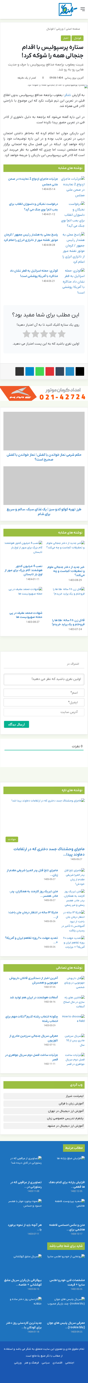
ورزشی (59, 29)
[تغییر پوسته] (13, 11)
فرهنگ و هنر (31, 1363)
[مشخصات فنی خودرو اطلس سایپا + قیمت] (65, 1265)
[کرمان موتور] (44, 393)
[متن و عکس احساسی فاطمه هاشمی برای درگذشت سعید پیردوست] (65, 1210)
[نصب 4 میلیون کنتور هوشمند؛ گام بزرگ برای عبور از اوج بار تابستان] (22, 551)
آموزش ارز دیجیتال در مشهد (65, 1126)
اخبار (65, 38)
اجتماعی (69, 1363)
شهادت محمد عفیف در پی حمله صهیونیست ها (25, 615)
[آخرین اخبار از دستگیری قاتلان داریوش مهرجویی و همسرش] (73, 984)
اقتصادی (57, 1363)
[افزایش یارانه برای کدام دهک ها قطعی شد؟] (65, 1167)
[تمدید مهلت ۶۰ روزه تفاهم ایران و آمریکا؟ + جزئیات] (73, 944)
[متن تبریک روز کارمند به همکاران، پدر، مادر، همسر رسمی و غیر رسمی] (73, 898)
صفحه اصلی (73, 29)
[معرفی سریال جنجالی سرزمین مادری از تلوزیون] (73, 1042)
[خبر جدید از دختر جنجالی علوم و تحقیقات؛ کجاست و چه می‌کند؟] (65, 552)
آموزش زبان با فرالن (71, 1104)
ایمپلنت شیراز (75, 1096)
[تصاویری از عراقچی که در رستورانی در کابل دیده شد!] (22, 1167)
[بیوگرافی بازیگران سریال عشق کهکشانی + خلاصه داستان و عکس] (22, 1265)
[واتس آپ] (39, 371)
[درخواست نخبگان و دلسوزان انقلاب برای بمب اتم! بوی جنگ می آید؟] (73, 215)
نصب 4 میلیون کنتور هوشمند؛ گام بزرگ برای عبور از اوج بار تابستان (23, 570)
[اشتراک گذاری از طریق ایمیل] (19, 371)
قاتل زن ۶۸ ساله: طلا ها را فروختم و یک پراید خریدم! (68, 622)
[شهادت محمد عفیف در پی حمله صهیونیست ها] (22, 598)
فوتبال (50, 29)
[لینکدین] (70, 371)
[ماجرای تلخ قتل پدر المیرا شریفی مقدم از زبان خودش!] (73, 877)
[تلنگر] (68, 9)
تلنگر (67, 95)
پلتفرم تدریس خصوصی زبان (65, 1118)
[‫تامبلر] (60, 371)
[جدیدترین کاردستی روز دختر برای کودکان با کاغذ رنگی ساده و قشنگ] (22, 1308)
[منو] (83, 11)
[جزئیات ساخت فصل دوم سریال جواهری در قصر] (73, 1061)
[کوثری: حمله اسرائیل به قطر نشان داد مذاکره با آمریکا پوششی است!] (73, 282)
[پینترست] (49, 371)
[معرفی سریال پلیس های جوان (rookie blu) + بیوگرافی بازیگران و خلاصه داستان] (65, 1308)
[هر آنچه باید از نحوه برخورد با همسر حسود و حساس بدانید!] (22, 1210)
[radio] (62, 335)
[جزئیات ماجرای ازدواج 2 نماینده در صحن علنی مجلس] (73, 187)
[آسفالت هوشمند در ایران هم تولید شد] (73, 1003)
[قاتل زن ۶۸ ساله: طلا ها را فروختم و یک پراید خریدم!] (65, 601)
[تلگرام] (29, 371)
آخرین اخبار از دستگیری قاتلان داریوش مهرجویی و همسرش (33, 980)
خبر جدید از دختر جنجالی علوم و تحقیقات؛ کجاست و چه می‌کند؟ (66, 571)
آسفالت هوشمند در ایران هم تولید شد (34, 997)
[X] (80, 371)
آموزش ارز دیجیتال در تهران (66, 1111)
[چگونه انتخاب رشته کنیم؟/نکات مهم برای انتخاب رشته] (73, 1022)
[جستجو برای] (5, 11)
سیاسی (46, 1363)
